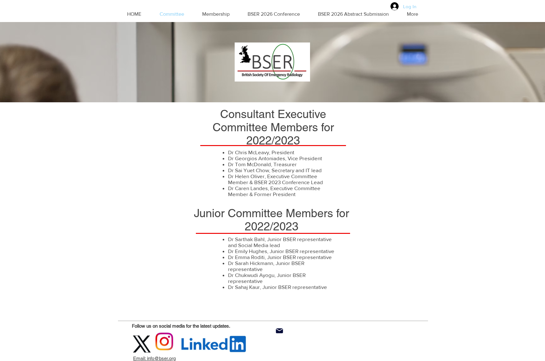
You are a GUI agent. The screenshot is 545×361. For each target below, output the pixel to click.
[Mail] (279, 331)
